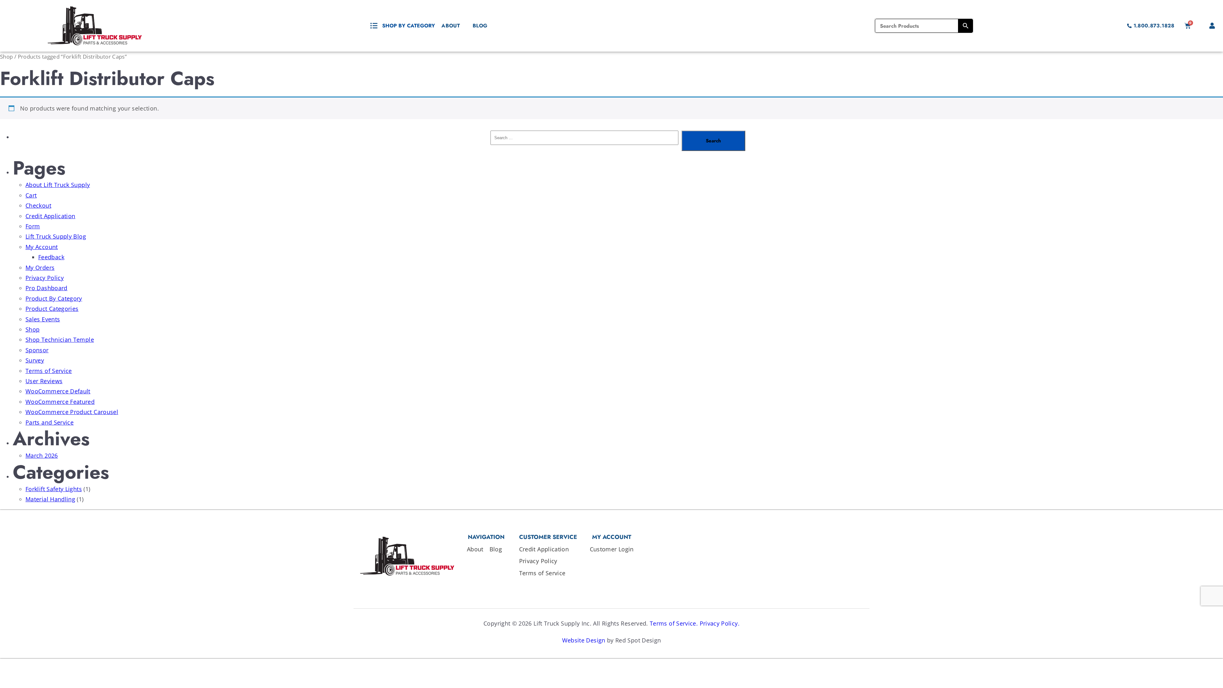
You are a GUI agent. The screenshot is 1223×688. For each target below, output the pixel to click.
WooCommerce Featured (60, 401)
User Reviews (43, 381)
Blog (480, 26)
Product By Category (53, 298)
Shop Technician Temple (59, 339)
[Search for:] (584, 141)
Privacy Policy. (720, 623)
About (450, 26)
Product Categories (51, 308)
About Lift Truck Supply (57, 185)
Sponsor (37, 350)
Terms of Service (48, 371)
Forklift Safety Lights (53, 489)
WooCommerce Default (57, 391)
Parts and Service (49, 422)
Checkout (38, 205)
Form (32, 226)
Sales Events (42, 319)
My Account (41, 247)
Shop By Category (408, 25)
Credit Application (50, 216)
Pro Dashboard (46, 288)
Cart (31, 195)
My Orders (39, 267)
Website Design (583, 640)
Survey (34, 360)
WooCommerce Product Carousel (71, 412)
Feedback (51, 257)
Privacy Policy (44, 278)
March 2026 (41, 455)
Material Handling (50, 499)
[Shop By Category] (373, 25)
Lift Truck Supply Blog (55, 236)
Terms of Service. (674, 623)
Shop (6, 56)
